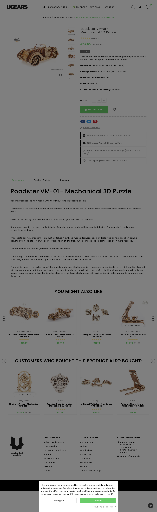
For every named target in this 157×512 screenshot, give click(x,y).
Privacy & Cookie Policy (105, 507)
